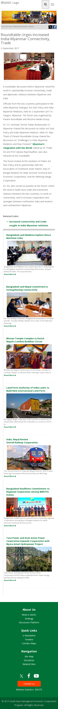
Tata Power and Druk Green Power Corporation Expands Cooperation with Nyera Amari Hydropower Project (27, 541)
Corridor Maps (29, 643)
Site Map (29, 656)
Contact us (29, 683)
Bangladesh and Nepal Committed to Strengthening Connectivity (27, 288)
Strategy (29, 618)
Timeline (29, 639)
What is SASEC (29, 614)
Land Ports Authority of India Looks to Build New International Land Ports (27, 389)
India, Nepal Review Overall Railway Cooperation (22, 441)
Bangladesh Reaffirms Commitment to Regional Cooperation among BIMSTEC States (27, 491)
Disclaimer (29, 660)
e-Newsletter (29, 635)
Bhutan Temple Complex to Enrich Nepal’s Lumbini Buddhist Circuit (25, 340)
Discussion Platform (29, 622)
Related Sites (29, 664)
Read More (9, 274)
